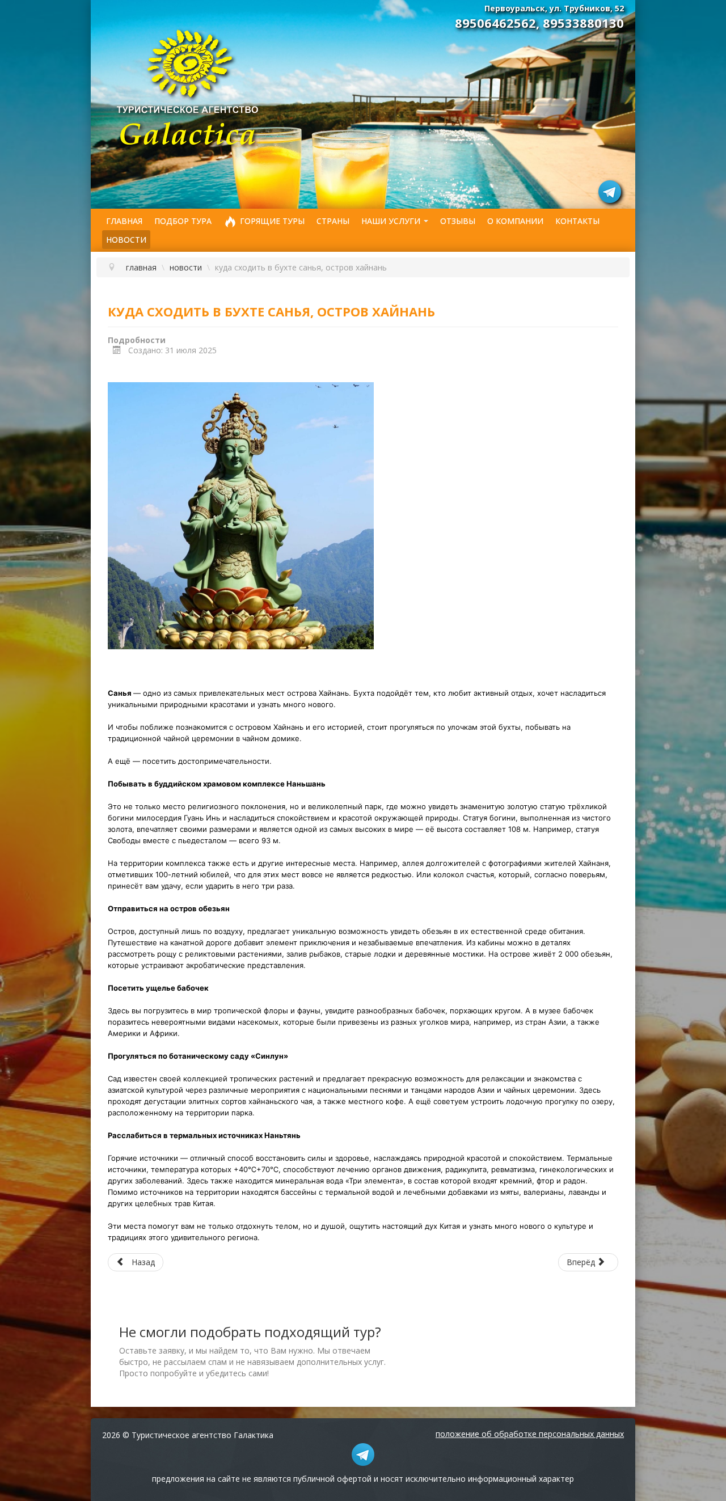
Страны (332, 220)
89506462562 (495, 22)
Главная (124, 220)
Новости (126, 239)
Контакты (577, 220)
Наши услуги (390, 220)
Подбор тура (183, 220)
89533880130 (583, 22)
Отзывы (457, 220)
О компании (515, 220)
